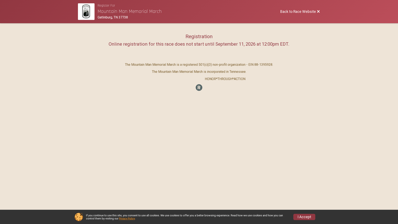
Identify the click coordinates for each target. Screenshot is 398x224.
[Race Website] (88, 11)
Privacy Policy (127, 218)
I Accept (304, 217)
